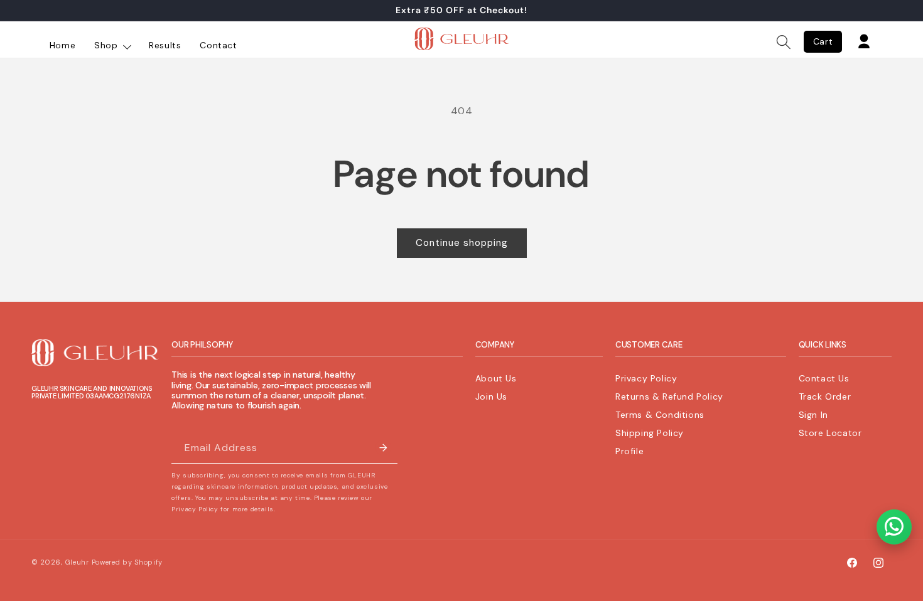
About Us (496, 378)
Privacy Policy (646, 378)
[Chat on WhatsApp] (894, 527)
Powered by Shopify (127, 562)
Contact (218, 45)
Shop (107, 45)
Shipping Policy (649, 432)
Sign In (813, 414)
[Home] (461, 42)
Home (62, 45)
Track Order (825, 396)
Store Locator (830, 432)
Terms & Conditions (659, 414)
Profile (629, 450)
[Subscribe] (383, 447)
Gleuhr (77, 562)
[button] (783, 42)
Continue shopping (462, 243)
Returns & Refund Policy (669, 396)
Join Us (491, 396)
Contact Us (824, 378)
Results (165, 45)
